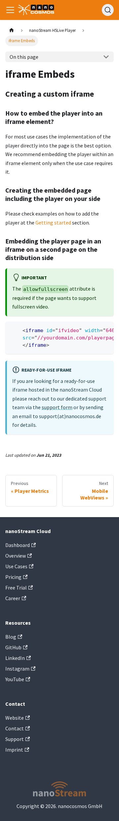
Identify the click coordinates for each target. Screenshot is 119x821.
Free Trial (16, 587)
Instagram (17, 668)
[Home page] (11, 30)
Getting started (53, 222)
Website (14, 717)
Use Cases (16, 566)
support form (57, 407)
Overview (15, 555)
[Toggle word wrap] (93, 329)
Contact (14, 728)
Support (14, 739)
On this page (24, 56)
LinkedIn (15, 658)
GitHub (13, 647)
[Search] (108, 10)
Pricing (13, 577)
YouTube (14, 679)
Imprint (14, 749)
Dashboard (17, 545)
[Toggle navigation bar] (10, 10)
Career (12, 598)
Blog (10, 636)
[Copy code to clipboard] (105, 329)
